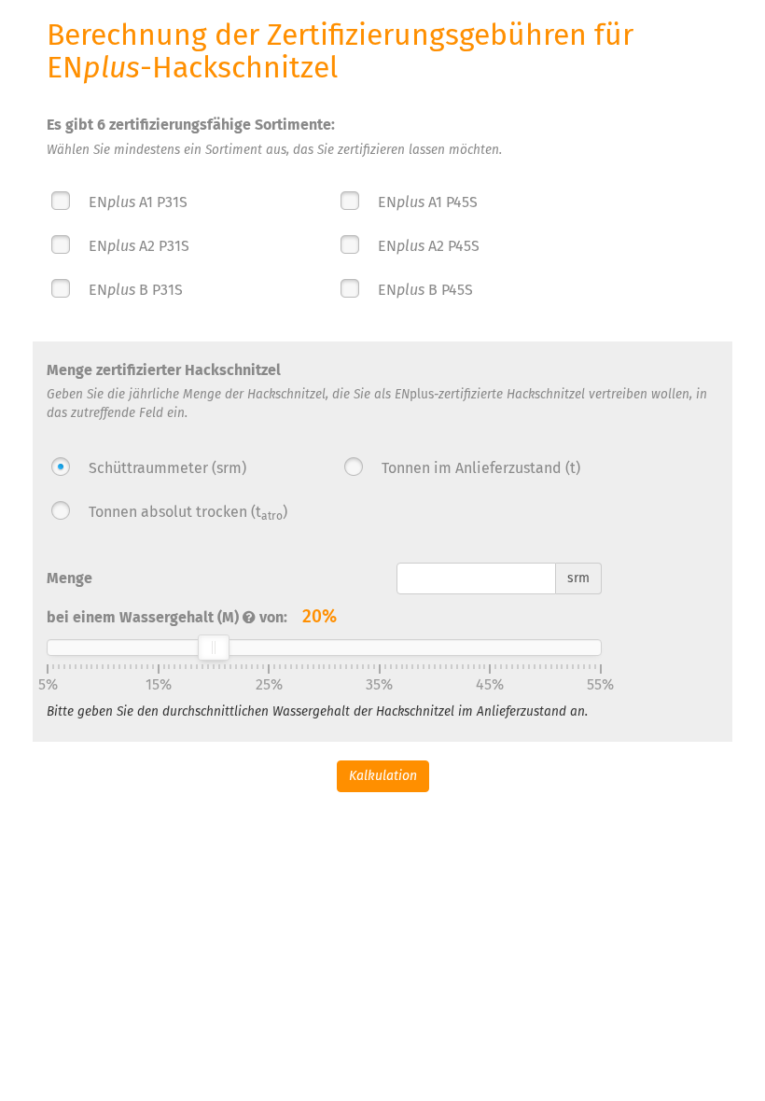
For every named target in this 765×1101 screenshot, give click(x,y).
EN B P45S (425, 290)
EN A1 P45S (428, 202)
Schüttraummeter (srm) (167, 468)
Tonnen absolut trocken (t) (187, 513)
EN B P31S (136, 290)
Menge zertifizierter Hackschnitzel (164, 370)
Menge (69, 578)
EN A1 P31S (138, 202)
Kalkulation (383, 776)
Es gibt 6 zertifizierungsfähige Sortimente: (191, 124)
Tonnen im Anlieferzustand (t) (479, 468)
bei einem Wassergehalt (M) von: (192, 616)
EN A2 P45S (429, 246)
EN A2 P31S (139, 246)
